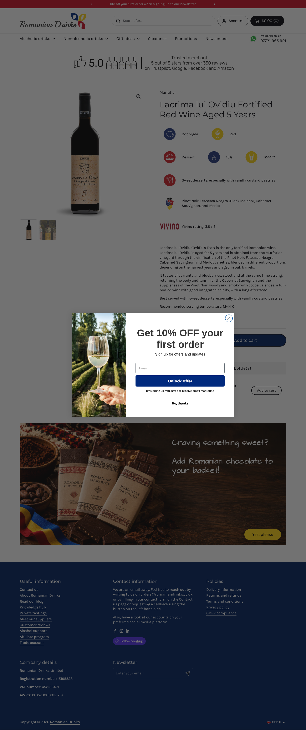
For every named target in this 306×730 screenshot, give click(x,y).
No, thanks (180, 403)
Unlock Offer (180, 381)
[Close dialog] (229, 318)
